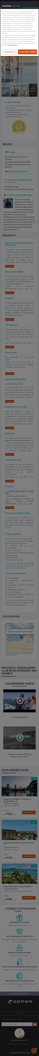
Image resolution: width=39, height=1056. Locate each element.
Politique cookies (13, 45)
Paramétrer (9, 52)
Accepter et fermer (27, 52)
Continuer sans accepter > (29, 7)
